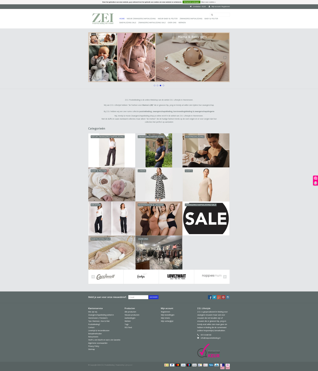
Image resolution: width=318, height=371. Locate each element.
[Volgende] (225, 57)
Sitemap (91, 349)
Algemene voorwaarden (97, 343)
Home (122, 18)
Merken (182, 22)
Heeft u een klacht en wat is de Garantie (104, 340)
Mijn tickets (165, 318)
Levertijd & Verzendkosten (98, 330)
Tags (127, 324)
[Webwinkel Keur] (213, 350)
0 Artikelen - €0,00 (199, 6)
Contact (91, 327)
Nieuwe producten (132, 315)
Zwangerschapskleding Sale (152, 22)
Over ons (172, 22)
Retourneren (93, 337)
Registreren (165, 312)
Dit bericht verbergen (191, 2)
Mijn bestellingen (167, 315)
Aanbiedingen (130, 318)
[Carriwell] (105, 277)
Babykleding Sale (127, 22)
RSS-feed (128, 327)
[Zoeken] (211, 15)
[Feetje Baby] (141, 277)
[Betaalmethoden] (166, 365)
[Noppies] (211, 277)
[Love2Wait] (176, 277)
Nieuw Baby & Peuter (168, 18)
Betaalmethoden (95, 333)
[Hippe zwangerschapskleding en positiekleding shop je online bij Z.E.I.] (103, 19)
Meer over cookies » (208, 2)
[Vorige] (93, 57)
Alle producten (130, 312)
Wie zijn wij (92, 312)
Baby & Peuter (211, 18)
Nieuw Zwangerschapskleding (141, 18)
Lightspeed (128, 365)
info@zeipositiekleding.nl (210, 338)
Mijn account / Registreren (220, 6)
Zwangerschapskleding (191, 18)
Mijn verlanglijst (167, 321)
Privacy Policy (93, 346)
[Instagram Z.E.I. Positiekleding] (228, 297)
